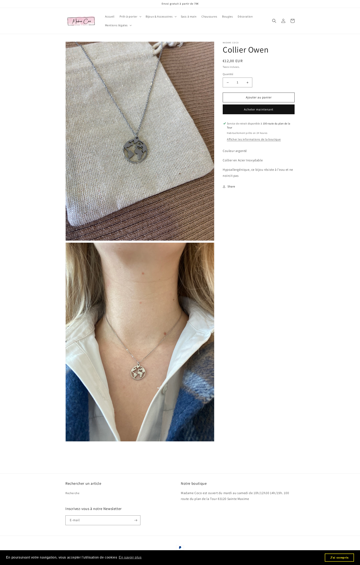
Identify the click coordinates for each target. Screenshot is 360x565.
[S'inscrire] (135, 520)
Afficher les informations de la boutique (254, 139)
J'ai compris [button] (339, 557)
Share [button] (231, 186)
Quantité (228, 74)
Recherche (72, 493)
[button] (130, 16)
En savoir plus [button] (130, 557)
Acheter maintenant (258, 109)
